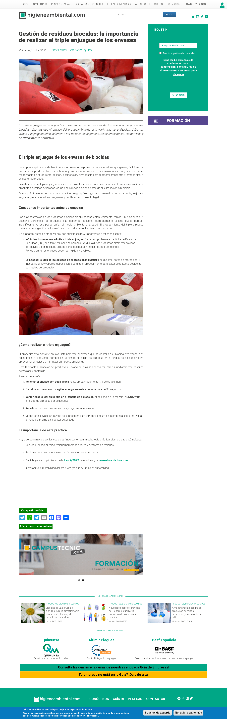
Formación (173, 4)
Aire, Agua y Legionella (89, 4)
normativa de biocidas (113, 460)
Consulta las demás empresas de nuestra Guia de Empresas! (113, 667)
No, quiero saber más (188, 712)
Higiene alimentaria (119, 4)
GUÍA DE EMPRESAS (127, 699)
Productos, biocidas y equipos (72, 50)
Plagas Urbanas (61, 4)
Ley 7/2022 (71, 460)
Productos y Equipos (34, 4)
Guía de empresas (195, 4)
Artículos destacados (149, 4)
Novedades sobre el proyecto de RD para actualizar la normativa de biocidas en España (124, 612)
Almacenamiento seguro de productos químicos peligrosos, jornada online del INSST (187, 612)
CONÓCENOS (99, 699)
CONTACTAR (155, 699)
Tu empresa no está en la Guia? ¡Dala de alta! (114, 675)
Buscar (169, 14)
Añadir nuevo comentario (36, 526)
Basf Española (164, 640)
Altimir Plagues (101, 640)
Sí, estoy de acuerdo (157, 712)
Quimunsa (51, 640)
